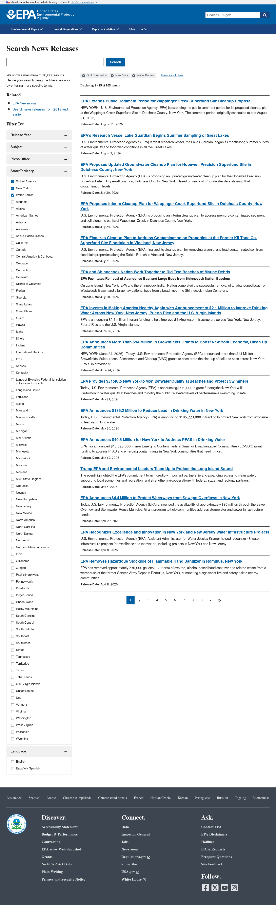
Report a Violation (103, 29)
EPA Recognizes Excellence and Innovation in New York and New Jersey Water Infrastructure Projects (174, 532)
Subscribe (129, 864)
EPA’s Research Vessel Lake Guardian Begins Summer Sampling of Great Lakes (154, 136)
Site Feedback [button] (212, 864)
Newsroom (129, 849)
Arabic (51, 798)
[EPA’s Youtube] (225, 888)
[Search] (265, 15)
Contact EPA (211, 827)
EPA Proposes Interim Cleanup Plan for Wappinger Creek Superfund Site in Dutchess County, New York (171, 206)
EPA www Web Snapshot (61, 849)
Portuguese (202, 798)
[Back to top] (265, 894)
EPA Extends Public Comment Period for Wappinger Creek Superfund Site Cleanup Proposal (166, 101)
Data (125, 827)
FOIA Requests (213, 849)
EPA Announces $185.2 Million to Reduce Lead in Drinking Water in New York (151, 411)
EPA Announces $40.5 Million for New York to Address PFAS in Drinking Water (152, 440)
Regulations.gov (133, 857)
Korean (183, 798)
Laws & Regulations (65, 29)
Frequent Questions (216, 857)
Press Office (20, 159)
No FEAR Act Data (57, 864)
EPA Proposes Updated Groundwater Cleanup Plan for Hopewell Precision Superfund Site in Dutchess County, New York (165, 167)
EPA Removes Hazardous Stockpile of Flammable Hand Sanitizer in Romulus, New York (161, 561)
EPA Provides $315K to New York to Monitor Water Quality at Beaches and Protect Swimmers (164, 381)
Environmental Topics (25, 29)
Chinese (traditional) (112, 798)
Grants (47, 857)
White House (131, 879)
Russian (222, 798)
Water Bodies (145, 75)
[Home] (41, 14)
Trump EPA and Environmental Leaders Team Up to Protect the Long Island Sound (156, 469)
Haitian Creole (160, 798)
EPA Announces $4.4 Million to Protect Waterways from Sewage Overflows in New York (160, 498)
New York (121, 75)
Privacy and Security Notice (63, 879)
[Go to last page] (219, 600)
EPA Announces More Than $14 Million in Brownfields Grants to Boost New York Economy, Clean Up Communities (173, 344)
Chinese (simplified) (77, 798)
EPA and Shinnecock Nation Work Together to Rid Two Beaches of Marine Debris (155, 272)
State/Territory (22, 171)
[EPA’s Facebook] (205, 888)
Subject (17, 147)
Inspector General (135, 834)
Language (18, 751)
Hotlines (207, 842)
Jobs (125, 842)
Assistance (14, 798)
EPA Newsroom (24, 103)
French (138, 798)
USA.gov (128, 872)
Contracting (51, 842)
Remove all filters (172, 75)
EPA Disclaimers (214, 834)
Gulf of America (96, 75)
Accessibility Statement (60, 827)
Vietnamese (261, 798)
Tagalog (240, 798)
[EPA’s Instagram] (234, 888)
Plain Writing (52, 872)
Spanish (34, 798)
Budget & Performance (60, 834)
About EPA (136, 29)
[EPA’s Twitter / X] (215, 888)
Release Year (21, 135)
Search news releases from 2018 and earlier (40, 112)
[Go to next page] (210, 600)
